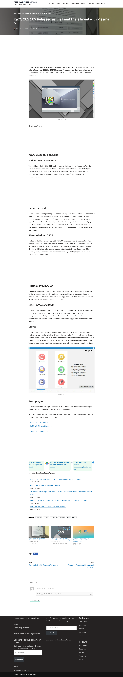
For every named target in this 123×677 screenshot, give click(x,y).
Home (51, 4)
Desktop (66, 4)
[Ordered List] (47, 594)
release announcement (39, 431)
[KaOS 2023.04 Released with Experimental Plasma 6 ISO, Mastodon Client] (83, 532)
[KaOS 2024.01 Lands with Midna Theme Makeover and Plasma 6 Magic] (61, 532)
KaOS (35, 554)
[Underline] (42, 594)
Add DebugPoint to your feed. (36, 465)
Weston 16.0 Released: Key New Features (45, 485)
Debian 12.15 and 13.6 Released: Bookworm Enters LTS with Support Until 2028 (59, 501)
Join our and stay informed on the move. (60, 465)
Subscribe (19, 660)
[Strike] (44, 594)
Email (81, 636)
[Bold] (37, 594)
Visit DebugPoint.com (21, 628)
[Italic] (39, 594)
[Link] (56, 594)
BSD (83, 4)
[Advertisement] (62, 52)
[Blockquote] (51, 594)
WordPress (32, 674)
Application (75, 4)
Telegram (82, 625)
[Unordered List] (49, 594)
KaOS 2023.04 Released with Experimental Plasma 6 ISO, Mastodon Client (81, 540)
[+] (61, 593)
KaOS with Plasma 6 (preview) (41, 426)
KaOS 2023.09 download (39, 422)
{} (58, 593)
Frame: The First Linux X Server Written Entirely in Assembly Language (56, 479)
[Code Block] (54, 594)
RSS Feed (83, 622)
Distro (58, 4)
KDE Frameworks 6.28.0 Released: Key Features (48, 507)
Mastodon (82, 632)
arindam (19, 29)
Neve (16, 674)
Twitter (81, 629)
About (16, 624)
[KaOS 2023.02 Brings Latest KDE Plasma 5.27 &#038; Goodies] (39, 532)
